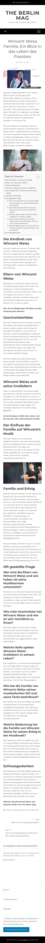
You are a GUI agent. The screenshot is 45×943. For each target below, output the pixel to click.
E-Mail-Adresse (10, 899)
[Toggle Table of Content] (37, 177)
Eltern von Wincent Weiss (16, 183)
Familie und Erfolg (13, 196)
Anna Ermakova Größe (13, 416)
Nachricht (35, 810)
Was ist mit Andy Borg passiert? (25, 821)
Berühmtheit (25, 810)
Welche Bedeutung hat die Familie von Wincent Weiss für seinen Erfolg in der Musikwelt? (24, 228)
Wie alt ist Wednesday (14, 308)
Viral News (23, 940)
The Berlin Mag (22, 15)
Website (7, 909)
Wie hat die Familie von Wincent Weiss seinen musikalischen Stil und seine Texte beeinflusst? (23, 221)
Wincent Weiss (10, 248)
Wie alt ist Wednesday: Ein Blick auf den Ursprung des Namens (21, 833)
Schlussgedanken (13, 233)
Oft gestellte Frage (13, 198)
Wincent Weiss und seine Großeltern (21, 188)
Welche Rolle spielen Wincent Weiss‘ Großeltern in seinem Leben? (23, 216)
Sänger (16, 810)
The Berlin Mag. (29, 805)
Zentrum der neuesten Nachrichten (22, 22)
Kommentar (9, 860)
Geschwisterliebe (13, 185)
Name (6, 890)
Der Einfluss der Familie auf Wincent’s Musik (21, 192)
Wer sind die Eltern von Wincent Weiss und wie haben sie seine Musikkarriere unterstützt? (24, 203)
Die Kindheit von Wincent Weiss (19, 180)
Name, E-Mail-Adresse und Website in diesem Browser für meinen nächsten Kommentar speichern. (21, 921)
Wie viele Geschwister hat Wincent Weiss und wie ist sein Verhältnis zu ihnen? (23, 210)
